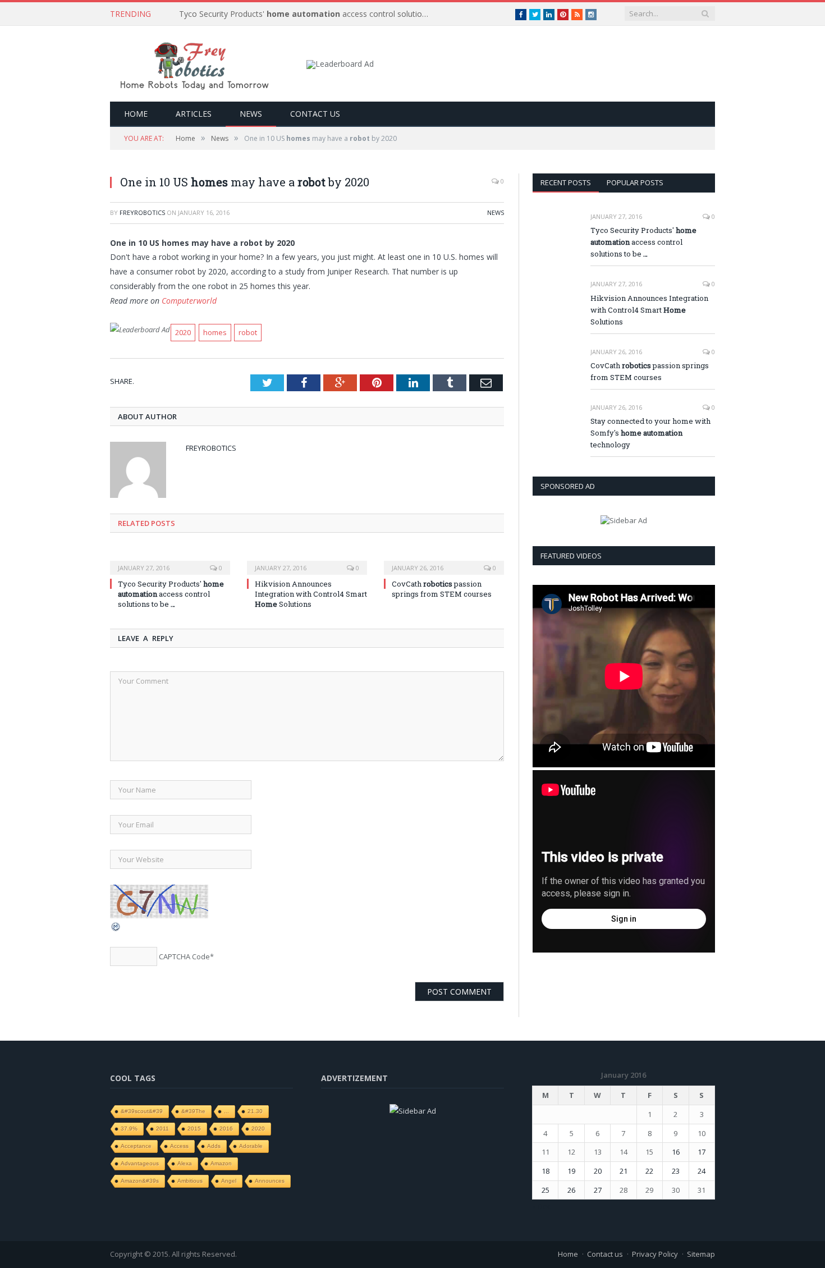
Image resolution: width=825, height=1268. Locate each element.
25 (545, 1190)
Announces (270, 1181)
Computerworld (189, 300)
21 (623, 1171)
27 (598, 1190)
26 (571, 1190)
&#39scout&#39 (142, 1111)
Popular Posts (635, 182)
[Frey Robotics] (194, 63)
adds (214, 1146)
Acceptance (136, 1146)
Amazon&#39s (140, 1181)
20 (598, 1171)
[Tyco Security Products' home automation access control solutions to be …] (170, 560)
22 (649, 1171)
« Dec (541, 1206)
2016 (226, 1128)
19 (571, 1171)
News (251, 113)
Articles (194, 113)
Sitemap (701, 1254)
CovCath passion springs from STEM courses (442, 589)
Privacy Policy (655, 1254)
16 (676, 1152)
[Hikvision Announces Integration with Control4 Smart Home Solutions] (307, 560)
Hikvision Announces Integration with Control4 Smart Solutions (311, 594)
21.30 (255, 1111)
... (226, 1111)
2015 (194, 1128)
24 (701, 1171)
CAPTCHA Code (184, 956)
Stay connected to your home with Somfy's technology (650, 433)
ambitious (190, 1181)
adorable (251, 1146)
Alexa (184, 1163)
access (179, 1146)
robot (248, 332)
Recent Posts (565, 182)
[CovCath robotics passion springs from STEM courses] (444, 560)
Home (136, 113)
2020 (183, 332)
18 (545, 1171)
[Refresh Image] (116, 929)
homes (215, 332)
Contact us (315, 113)
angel (228, 1181)
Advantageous (140, 1163)
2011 (162, 1128)
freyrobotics (142, 212)
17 (701, 1152)
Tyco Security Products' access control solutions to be (308, 14)
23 (676, 1171)
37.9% (129, 1128)
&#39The (193, 1111)
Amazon (221, 1163)
